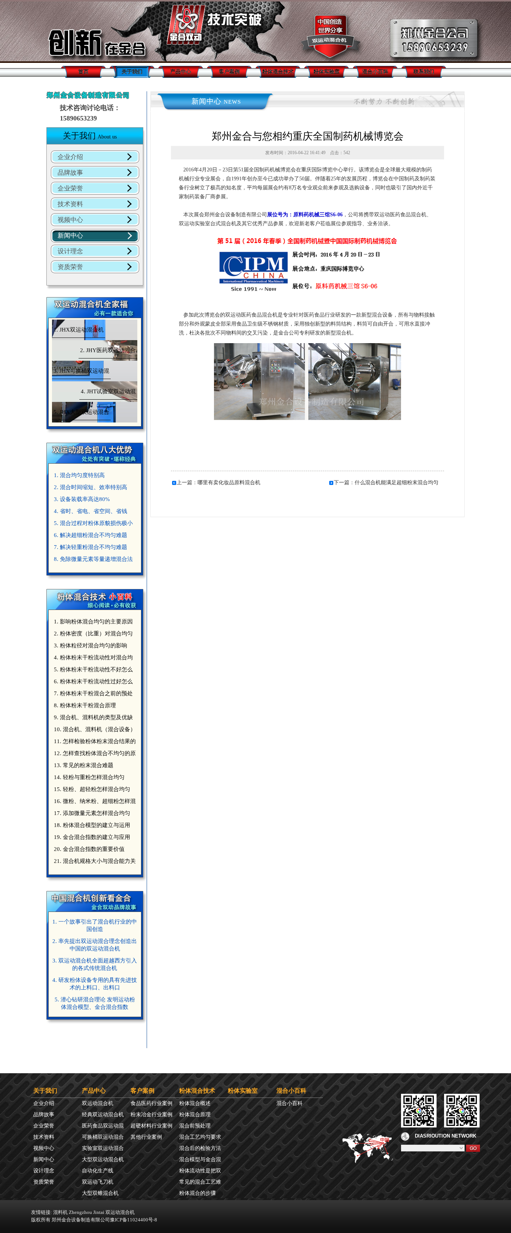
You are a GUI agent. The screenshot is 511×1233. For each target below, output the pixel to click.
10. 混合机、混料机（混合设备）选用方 (94, 730)
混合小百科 (375, 71)
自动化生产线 (97, 1171)
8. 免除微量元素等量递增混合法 (93, 559)
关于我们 (132, 71)
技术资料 (70, 204)
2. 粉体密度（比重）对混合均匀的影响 (92, 635)
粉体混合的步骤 (197, 1193)
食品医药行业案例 (151, 1103)
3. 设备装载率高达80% (82, 499)
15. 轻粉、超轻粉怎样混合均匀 (92, 789)
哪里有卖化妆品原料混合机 (229, 482)
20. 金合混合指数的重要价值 (89, 849)
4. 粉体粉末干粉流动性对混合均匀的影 (92, 658)
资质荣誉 (70, 267)
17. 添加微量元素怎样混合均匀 (92, 813)
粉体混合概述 (195, 1103)
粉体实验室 (326, 71)
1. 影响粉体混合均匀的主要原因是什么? (92, 623)
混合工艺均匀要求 (200, 1137)
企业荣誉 (70, 188)
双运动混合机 (97, 1103)
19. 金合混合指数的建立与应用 (92, 837)
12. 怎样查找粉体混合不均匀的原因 (94, 754)
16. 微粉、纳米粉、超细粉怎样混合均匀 (94, 802)
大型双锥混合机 (100, 1193)
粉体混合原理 (195, 1114)
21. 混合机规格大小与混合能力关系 (94, 862)
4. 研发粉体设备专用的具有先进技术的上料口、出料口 (94, 984)
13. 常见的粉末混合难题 (83, 765)
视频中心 (70, 219)
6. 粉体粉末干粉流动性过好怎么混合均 (92, 682)
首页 (83, 71)
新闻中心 (70, 235)
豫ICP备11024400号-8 (133, 1220)
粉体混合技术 (278, 71)
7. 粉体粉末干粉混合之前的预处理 (92, 694)
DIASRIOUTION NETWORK (445, 1136)
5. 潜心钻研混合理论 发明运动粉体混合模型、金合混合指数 (95, 1003)
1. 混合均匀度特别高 (79, 475)
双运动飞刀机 (97, 1182)
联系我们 (423, 71)
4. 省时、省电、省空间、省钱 (90, 511)
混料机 (60, 1212)
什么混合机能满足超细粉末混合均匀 (396, 482)
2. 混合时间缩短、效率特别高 (90, 487)
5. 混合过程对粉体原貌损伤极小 (93, 523)
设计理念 (70, 251)
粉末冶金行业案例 (151, 1114)
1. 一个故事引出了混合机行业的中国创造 (94, 925)
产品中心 (180, 71)
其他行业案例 (146, 1137)
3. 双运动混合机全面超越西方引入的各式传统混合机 (94, 964)
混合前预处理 (195, 1126)
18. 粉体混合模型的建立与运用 (92, 825)
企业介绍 (70, 157)
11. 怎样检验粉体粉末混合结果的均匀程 (94, 742)
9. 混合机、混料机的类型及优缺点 (92, 718)
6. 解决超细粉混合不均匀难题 (90, 535)
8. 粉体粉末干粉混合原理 (85, 705)
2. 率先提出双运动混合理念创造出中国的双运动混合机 (94, 945)
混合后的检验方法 (200, 1148)
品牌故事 (70, 172)
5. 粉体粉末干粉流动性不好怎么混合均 (92, 670)
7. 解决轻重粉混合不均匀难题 (90, 547)
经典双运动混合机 (103, 1114)
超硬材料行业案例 (151, 1126)
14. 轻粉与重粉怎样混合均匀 (89, 777)
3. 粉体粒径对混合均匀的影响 (90, 645)
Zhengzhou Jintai (86, 1212)
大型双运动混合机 (103, 1159)
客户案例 (229, 71)
